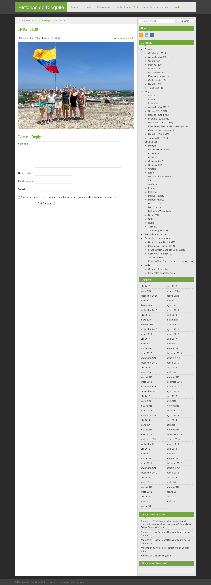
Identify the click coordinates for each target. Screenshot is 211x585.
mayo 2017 (146, 343)
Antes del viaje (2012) (159, 107)
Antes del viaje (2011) (159, 56)
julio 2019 (145, 314)
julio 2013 (145, 448)
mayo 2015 (146, 400)
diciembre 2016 (174, 353)
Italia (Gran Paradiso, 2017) (161, 253)
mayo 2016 (146, 372)
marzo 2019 (172, 319)
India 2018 (153, 95)
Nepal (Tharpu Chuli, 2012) (161, 242)
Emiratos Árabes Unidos (160, 176)
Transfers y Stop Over (159, 230)
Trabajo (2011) (155, 87)
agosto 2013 (173, 443)
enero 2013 (146, 463)
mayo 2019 (146, 319)
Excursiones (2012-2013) (160, 122)
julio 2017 (145, 338)
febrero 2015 (173, 405)
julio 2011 (145, 496)
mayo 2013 (146, 453)
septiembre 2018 (149, 329)
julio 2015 (145, 396)
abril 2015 (171, 400)
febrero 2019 (147, 324)
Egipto (151, 172)
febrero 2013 (173, 458)
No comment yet (125, 37)
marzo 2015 (146, 405)
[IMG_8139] (76, 85)
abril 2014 (171, 424)
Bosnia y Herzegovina (159, 149)
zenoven (79, 581)
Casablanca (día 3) (162, 555)
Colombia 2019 (155, 161)
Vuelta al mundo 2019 (127, 6)
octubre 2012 (173, 467)
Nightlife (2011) (155, 83)
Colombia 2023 (155, 164)
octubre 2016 (173, 357)
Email (25, 181)
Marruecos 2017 (156, 195)
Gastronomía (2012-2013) (161, 130)
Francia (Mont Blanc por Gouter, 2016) (167, 249)
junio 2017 (172, 338)
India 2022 (153, 99)
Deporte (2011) (155, 64)
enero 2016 (146, 381)
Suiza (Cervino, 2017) (159, 257)
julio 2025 (145, 286)
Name (25, 172)
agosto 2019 (173, 310)
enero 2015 (146, 410)
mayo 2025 (146, 290)
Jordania (152, 184)
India (88, 6)
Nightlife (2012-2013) (158, 134)
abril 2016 (171, 372)
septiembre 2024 (149, 295)
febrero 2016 (173, 376)
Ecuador (75, 6)
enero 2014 (146, 434)
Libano (151, 188)
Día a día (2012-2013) (159, 118)
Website (22, 189)
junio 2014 (172, 420)
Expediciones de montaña (155, 6)
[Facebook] (152, 35)
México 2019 (154, 207)
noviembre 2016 (148, 357)
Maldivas (152, 191)
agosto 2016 (173, 362)
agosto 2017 (173, 333)
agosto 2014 (173, 415)
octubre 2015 (173, 386)
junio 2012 (172, 477)
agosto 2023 (173, 295)
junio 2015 (172, 396)
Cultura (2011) (155, 60)
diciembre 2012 (174, 463)
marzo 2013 (146, 458)
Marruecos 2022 (156, 199)
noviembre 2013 (148, 439)
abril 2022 (171, 300)
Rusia (151, 222)
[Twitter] (146, 35)
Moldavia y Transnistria (159, 211)
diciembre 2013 (174, 434)
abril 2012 (171, 482)
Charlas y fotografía (158, 269)
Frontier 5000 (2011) (158, 76)
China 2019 (154, 157)
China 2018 (154, 153)
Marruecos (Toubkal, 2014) (161, 245)
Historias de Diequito (41, 6)
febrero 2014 (173, 429)
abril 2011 (171, 501)
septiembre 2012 (149, 472)
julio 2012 (145, 477)
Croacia (152, 168)
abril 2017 (171, 343)
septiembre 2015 (149, 391)
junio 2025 (172, 286)
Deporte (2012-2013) (158, 114)
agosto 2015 (173, 391)
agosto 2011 (173, 491)
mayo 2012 (146, 482)
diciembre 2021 (148, 305)
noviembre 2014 (148, 415)
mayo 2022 (146, 300)
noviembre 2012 (148, 467)
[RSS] (141, 35)
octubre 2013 (173, 439)
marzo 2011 (146, 506)
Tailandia (152, 226)
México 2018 (154, 203)
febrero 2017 (173, 348)
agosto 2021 (173, 305)
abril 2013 (171, 453)
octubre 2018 (173, 324)
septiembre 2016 (149, 362)
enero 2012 (146, 491)
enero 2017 (146, 353)
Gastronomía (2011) (158, 80)
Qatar (151, 218)
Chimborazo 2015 (157, 53)
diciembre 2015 (174, 381)
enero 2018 (146, 333)
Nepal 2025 (154, 215)
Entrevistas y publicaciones (161, 272)
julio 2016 (145, 367)
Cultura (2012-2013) (158, 110)
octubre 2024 (173, 290)
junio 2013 (172, 448)
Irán (150, 180)
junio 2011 (172, 496)
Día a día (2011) (156, 68)
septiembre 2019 (149, 310)
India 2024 (153, 103)
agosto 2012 (173, 472)
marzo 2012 (146, 486)
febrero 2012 (173, 486)
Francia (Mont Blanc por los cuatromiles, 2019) (171, 261)
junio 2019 (172, 314)
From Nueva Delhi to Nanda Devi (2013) (168, 126)
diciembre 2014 (174, 410)
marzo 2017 (146, 348)
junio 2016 (172, 367)
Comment (23, 143)
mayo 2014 (146, 424)
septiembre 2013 (149, 443)
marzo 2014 (146, 429)
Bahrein (152, 145)
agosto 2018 (173, 329)
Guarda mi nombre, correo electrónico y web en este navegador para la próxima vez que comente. (69, 197)
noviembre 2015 (148, 386)
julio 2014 (145, 420)
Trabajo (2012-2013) (158, 137)
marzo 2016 (146, 376)
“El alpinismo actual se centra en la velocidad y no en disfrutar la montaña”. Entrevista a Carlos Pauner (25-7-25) (166, 524)
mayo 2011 (146, 501)
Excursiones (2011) (157, 72)
